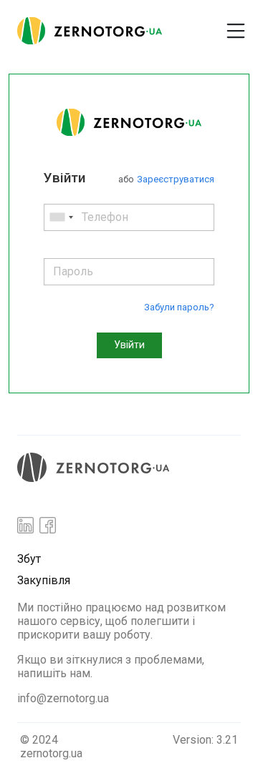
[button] (192, 25)
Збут (29, 559)
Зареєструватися (175, 179)
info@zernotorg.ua (63, 698)
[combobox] (60, 217)
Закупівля (43, 580)
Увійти (129, 344)
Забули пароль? (179, 307)
